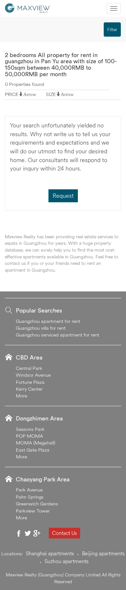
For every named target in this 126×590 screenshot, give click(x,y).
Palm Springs (30, 497)
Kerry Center (29, 389)
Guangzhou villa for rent (41, 328)
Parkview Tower (33, 511)
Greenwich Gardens (37, 504)
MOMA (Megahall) (35, 443)
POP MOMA (29, 436)
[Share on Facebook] (18, 533)
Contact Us (64, 533)
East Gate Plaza (32, 450)
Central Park (29, 368)
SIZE (51, 94)
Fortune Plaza (30, 382)
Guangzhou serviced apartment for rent (57, 335)
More (21, 396)
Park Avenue (29, 490)
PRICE (11, 94)
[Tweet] (27, 533)
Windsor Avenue (33, 375)
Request (63, 195)
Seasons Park (30, 429)
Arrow (29, 94)
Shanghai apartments (50, 553)
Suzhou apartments (67, 561)
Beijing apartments (103, 553)
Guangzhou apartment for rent (48, 321)
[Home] (27, 7)
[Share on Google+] (36, 533)
